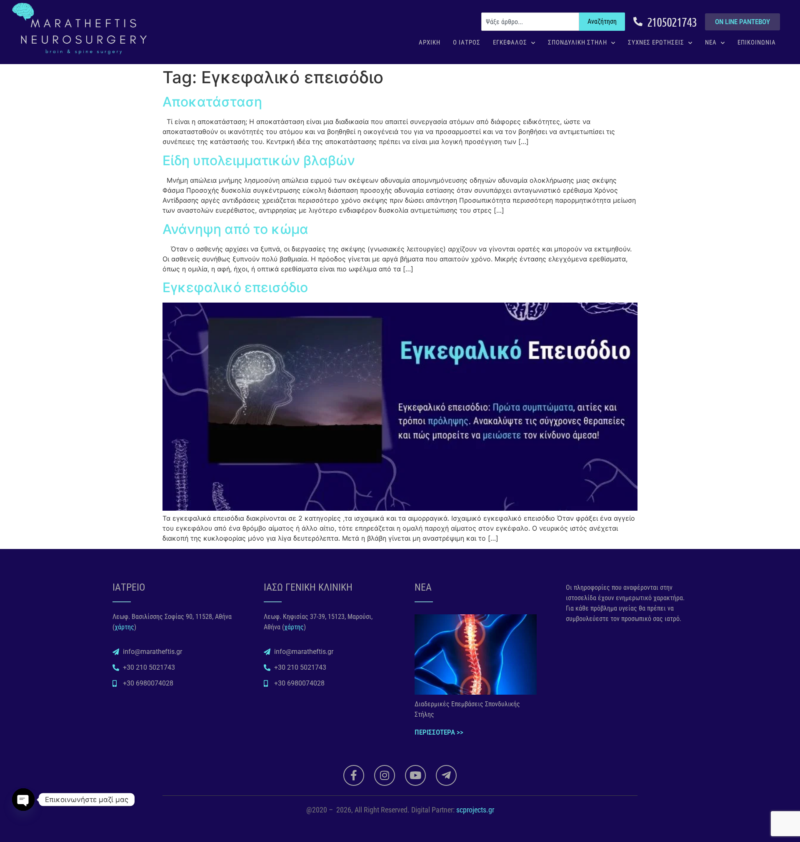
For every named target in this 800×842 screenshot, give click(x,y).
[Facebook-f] (353, 775)
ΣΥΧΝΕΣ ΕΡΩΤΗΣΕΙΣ (656, 42)
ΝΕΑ (711, 42)
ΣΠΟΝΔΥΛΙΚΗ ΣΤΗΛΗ (577, 42)
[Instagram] (384, 775)
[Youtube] (415, 775)
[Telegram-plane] (446, 775)
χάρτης (124, 627)
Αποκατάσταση (212, 102)
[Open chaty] (23, 799)
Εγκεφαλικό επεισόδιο (235, 287)
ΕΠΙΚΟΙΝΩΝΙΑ (757, 42)
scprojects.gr (475, 809)
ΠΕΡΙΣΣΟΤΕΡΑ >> (439, 732)
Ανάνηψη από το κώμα (235, 229)
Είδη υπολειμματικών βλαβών (258, 160)
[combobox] (530, 21)
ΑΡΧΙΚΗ (429, 42)
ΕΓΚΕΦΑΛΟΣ (510, 42)
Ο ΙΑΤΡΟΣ (466, 42)
